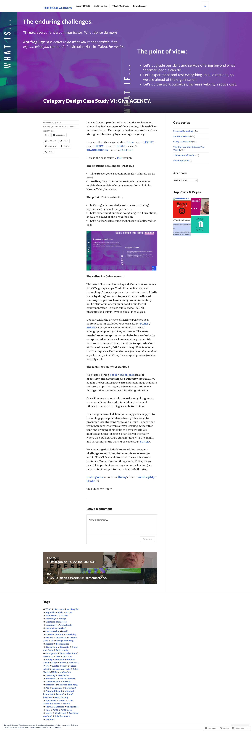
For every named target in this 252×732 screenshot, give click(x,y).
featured (59, 659)
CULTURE (126, 150)
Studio (91, 480)
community (51, 625)
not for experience (122, 374)
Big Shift (50, 612)
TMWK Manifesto (120, 6)
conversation (52, 631)
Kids (54, 672)
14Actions (59, 609)
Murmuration (52, 681)
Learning (71, 127)
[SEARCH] (205, 6)
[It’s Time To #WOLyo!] (182, 209)
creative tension (54, 634)
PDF (120, 157)
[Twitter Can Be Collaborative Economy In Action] (200, 224)
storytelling (61, 697)
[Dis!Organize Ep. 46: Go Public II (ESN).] (200, 206)
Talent (62, 700)
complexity (66, 625)
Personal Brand (53, 691)
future (62, 662)
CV (52, 640)
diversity (64, 647)
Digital (49, 643)
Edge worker (63, 650)
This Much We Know (57, 7)
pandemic (57, 688)
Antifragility (147, 477)
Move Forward (67, 678)
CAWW (64, 615)
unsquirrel (72, 706)
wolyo (48, 713)
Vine (47, 710)
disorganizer (62, 643)
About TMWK (83, 6)
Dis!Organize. (100, 6)
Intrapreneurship (60, 669)
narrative (50, 684)
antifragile (59, 127)
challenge (50, 618)
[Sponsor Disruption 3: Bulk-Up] (182, 199)
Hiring (122, 477)
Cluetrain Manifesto (56, 621)
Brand (69, 612)
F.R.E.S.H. (67, 656)
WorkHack (60, 713)
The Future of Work (183, 155)
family (48, 659)
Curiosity (61, 637)
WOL (55, 710)
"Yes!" (48, 609)
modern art (51, 678)
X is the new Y (62, 716)
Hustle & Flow (59, 665)
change (62, 618)
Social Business (181, 136)
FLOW (100, 146)
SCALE (121, 146)
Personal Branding (183, 131)
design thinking (65, 640)
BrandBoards (139, 6)
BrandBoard (51, 615)
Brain (60, 612)
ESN (58, 656)
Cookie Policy (55, 727)
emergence (51, 653)
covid (65, 631)
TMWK (66, 703)
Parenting (70, 688)
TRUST (149, 142)
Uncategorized (181, 160)
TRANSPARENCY (97, 150)
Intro (130, 142)
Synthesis (50, 700)
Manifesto (63, 675)
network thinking (68, 684)
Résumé (60, 694)
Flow (54, 662)
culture (49, 637)
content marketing (55, 628)
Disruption (51, 647)
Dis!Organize (95, 477)
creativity (70, 634)
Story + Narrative (182, 141)
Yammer (49, 719)
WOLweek (66, 710)
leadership (65, 672)
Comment (147, 539)
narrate (66, 681)
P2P (47, 688)
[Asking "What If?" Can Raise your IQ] (182, 227)
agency (48, 127)
